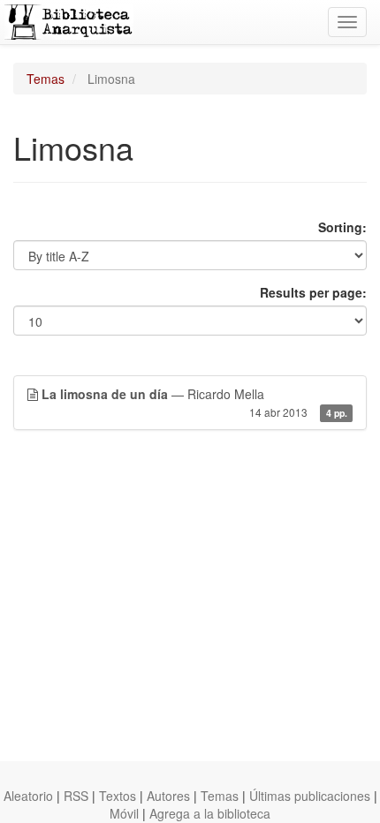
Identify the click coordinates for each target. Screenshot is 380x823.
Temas (46, 78)
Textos (117, 795)
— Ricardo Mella (194, 402)
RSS (76, 795)
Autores (168, 795)
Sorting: (342, 227)
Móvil (124, 813)
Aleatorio (28, 795)
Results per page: (313, 292)
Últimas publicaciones (309, 795)
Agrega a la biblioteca (209, 813)
